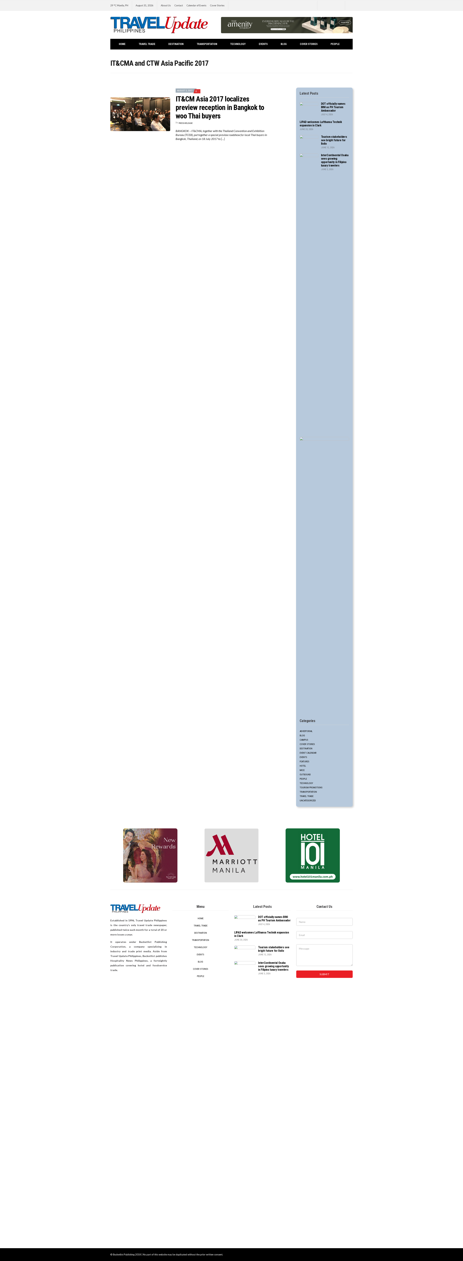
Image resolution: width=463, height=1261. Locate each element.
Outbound (305, 774)
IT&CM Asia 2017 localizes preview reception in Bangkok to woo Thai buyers (220, 107)
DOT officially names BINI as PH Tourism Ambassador (333, 107)
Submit (324, 974)
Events (263, 44)
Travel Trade (147, 44)
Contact (178, 5)
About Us (166, 5)
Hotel (303, 765)
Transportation (207, 44)
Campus (304, 739)
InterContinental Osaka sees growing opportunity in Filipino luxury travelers (335, 160)
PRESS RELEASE (186, 123)
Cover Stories (217, 5)
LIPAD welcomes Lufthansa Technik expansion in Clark (321, 123)
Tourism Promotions (311, 787)
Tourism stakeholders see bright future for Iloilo (334, 140)
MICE (302, 770)
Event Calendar (308, 752)
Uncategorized (308, 800)
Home (122, 44)
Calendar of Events (196, 5)
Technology (238, 44)
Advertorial (306, 731)
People (335, 44)
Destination (176, 44)
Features (304, 761)
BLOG (284, 44)
